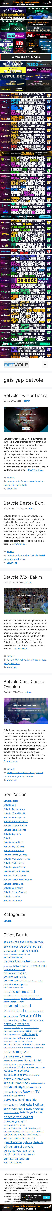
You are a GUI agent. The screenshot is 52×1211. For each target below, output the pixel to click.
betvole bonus (21, 966)
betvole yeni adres (31, 1112)
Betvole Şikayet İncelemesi (17, 871)
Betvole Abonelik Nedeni (16, 821)
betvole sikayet (14, 1087)
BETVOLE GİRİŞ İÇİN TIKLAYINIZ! (26, 57)
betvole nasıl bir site (14, 1067)
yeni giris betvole (13, 1162)
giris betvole (28, 1138)
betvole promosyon (17, 1079)
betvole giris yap (11, 1016)
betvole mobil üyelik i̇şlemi (26, 1064)
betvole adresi (31, 946)
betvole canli (38, 966)
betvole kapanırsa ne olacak (12, 1035)
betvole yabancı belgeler (11, 1113)
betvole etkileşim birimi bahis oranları (15, 996)
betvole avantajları (12, 951)
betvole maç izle (16, 1052)
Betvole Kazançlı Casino (15, 825)
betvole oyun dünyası (35, 1067)
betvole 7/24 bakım (16, 660)
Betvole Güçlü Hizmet (14, 863)
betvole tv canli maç (14, 1095)
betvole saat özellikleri (38, 1083)
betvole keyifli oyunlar (10, 1041)
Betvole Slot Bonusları (14, 809)
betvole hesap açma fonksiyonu (13, 1028)
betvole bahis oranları (13, 957)
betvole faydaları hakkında (12, 999)
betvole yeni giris (15, 1121)
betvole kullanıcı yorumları (33, 1044)
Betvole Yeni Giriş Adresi (14, 1125)
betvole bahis (30, 950)
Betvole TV (31, 1092)
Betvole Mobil (32, 1060)
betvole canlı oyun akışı (18, 555)
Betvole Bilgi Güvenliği (14, 846)
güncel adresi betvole (18, 1146)
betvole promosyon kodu (17, 1082)
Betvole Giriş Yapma (13, 888)
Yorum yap (12, 489)
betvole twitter (32, 1104)
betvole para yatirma (16, 1070)
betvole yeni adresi (18, 1117)
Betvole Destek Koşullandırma (18, 879)
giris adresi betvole (12, 1138)
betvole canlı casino (16, 980)
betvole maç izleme (18, 1056)
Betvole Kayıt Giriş (12, 834)
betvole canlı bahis (15, 976)
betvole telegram (13, 1092)
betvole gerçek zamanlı (14, 1002)
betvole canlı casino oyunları (20, 772)
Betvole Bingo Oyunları (15, 817)
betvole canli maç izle (15, 973)
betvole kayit (30, 1034)
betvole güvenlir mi (17, 1024)
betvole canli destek (14, 969)
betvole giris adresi (17, 1005)
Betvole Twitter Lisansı (26, 395)
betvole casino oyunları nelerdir (13, 988)
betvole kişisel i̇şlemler (25, 1041)
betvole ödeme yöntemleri (15, 1128)
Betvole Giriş (10, 805)
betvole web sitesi (13, 1108)
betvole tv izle (11, 1105)
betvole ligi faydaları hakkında (33, 1047)
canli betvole (10, 1134)
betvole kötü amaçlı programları (13, 1047)
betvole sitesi (33, 1087)
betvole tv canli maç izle (20, 1099)
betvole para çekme (16, 1074)
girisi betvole (13, 1142)
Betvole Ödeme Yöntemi (15, 892)
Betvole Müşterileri (13, 900)
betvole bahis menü (24, 954)
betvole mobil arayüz (10, 1064)
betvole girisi (14, 1010)
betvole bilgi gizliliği (39, 962)
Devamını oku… (35, 470)
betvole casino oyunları (16, 984)
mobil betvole (12, 1154)
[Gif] (26, 153)
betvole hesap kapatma (31, 1028)
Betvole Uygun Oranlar (15, 867)
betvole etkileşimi (33, 996)
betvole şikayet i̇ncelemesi (31, 1131)
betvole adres (11, 946)
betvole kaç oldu (26, 1038)
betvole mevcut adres (13, 1061)
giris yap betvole (19, 485)
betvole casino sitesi (19, 992)
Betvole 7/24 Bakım (23, 577)
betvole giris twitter (34, 1011)
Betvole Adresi (11, 801)
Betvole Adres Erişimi (14, 850)
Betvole (10, 477)
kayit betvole (28, 1151)
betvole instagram (34, 1031)
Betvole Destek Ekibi (24, 503)
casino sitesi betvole (29, 1134)
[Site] (26, 95)
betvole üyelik (34, 1128)
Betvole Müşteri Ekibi (14, 842)
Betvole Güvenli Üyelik (14, 813)
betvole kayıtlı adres (10, 1038)
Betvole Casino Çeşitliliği (15, 855)
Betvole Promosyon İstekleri (17, 859)
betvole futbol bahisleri (31, 998)
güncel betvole (12, 1150)
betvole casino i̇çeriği (35, 981)
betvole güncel (11, 1020)
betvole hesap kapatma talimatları (14, 1031)
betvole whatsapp (33, 1108)
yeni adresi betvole (17, 1158)
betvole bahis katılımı (10, 954)
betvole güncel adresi (31, 1020)
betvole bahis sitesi (17, 961)
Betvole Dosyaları (12, 896)
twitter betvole (28, 1155)
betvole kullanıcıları (12, 1044)
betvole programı (34, 1075)
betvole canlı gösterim (17, 481)
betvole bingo (8, 966)
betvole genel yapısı (36, 660)
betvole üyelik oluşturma (11, 1131)
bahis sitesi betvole (31, 941)
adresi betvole (11, 941)
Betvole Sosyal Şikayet (15, 830)
